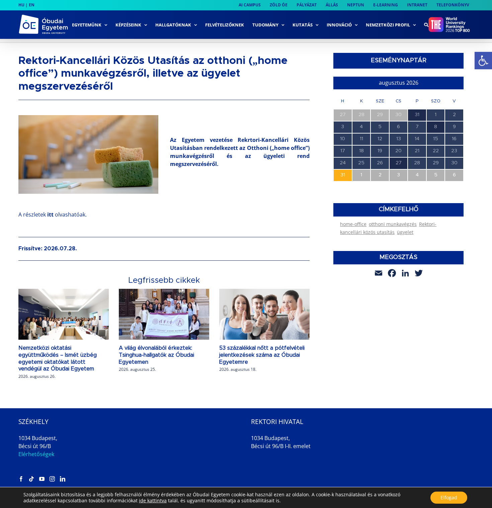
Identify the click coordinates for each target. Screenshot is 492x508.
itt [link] (51, 214)
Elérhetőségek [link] (36, 454)
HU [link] (21, 5)
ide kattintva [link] (153, 500)
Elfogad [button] (448, 497)
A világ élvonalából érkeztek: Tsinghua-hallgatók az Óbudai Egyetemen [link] (156, 355)
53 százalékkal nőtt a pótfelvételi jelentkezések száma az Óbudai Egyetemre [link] (262, 355)
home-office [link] (353, 224)
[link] (483, 60)
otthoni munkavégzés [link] (393, 224)
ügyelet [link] (405, 232)
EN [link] (31, 5)
